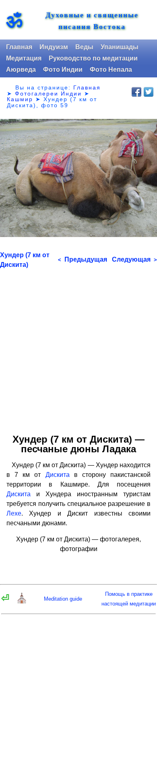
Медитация (23, 58)
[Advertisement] (78, 348)
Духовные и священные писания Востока (91, 20)
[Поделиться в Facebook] (136, 92)
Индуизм (53, 47)
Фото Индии (63, 69)
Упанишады (119, 47)
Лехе (13, 513)
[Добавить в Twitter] (148, 92)
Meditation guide (63, 599)
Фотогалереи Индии (48, 93)
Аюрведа (21, 69)
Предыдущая (82, 259)
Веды (84, 47)
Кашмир (20, 99)
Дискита (57, 474)
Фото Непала (111, 69)
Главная (19, 47)
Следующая (134, 259)
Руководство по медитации (93, 58)
